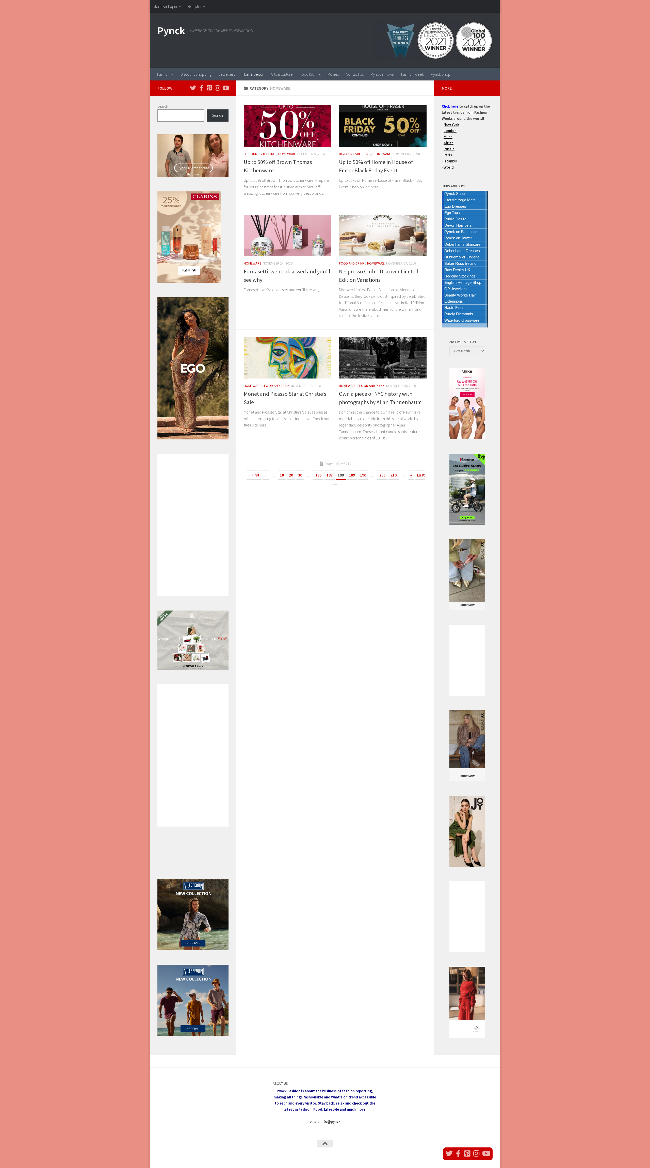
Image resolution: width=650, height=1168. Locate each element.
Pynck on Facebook (461, 231)
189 (352, 475)
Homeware (287, 154)
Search (162, 106)
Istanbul (450, 161)
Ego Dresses (455, 206)
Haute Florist (454, 307)
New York (451, 124)
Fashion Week (412, 74)
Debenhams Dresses (462, 251)
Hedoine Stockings (460, 276)
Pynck (171, 30)
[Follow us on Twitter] (193, 88)
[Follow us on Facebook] (201, 88)
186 (318, 475)
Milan (448, 136)
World (449, 167)
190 (363, 475)
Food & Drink (310, 74)
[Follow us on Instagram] (217, 88)
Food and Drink (351, 263)
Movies (333, 74)
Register (195, 6)
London (450, 130)
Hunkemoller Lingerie (461, 257)
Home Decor (253, 74)
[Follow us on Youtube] (225, 88)
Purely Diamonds (458, 314)
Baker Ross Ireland (460, 263)
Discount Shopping (196, 74)
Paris (448, 155)
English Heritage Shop (462, 282)
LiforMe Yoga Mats (460, 200)
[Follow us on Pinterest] (209, 88)
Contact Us (355, 74)
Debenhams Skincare (462, 244)
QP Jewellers (455, 289)
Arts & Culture (282, 74)
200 (382, 475)
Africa (448, 142)
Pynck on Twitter (458, 238)
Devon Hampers (458, 225)
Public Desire (455, 219)
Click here (450, 106)
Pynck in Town (382, 74)
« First (254, 475)
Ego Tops (452, 212)
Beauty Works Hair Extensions (460, 298)
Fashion (163, 74)
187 (330, 475)
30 (300, 475)
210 (394, 475)
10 (282, 475)
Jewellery (227, 74)
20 (291, 475)
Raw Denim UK (457, 270)
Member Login (165, 6)
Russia (449, 148)
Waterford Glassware (461, 320)
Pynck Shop (440, 74)
